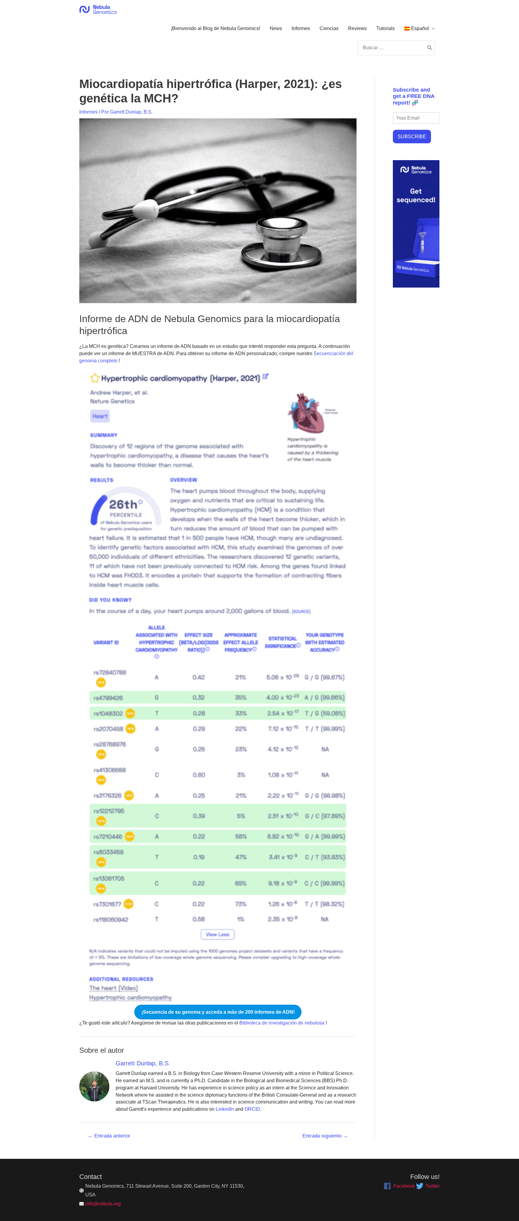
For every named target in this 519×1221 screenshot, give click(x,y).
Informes (301, 28)
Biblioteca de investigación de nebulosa (281, 1022)
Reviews (357, 28)
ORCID (252, 1109)
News (276, 28)
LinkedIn (225, 1109)
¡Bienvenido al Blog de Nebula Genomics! (215, 28)
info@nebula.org (103, 1203)
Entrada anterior (109, 1135)
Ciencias (329, 28)
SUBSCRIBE (412, 136)
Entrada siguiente (325, 1135)
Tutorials (385, 28)
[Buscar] (430, 48)
